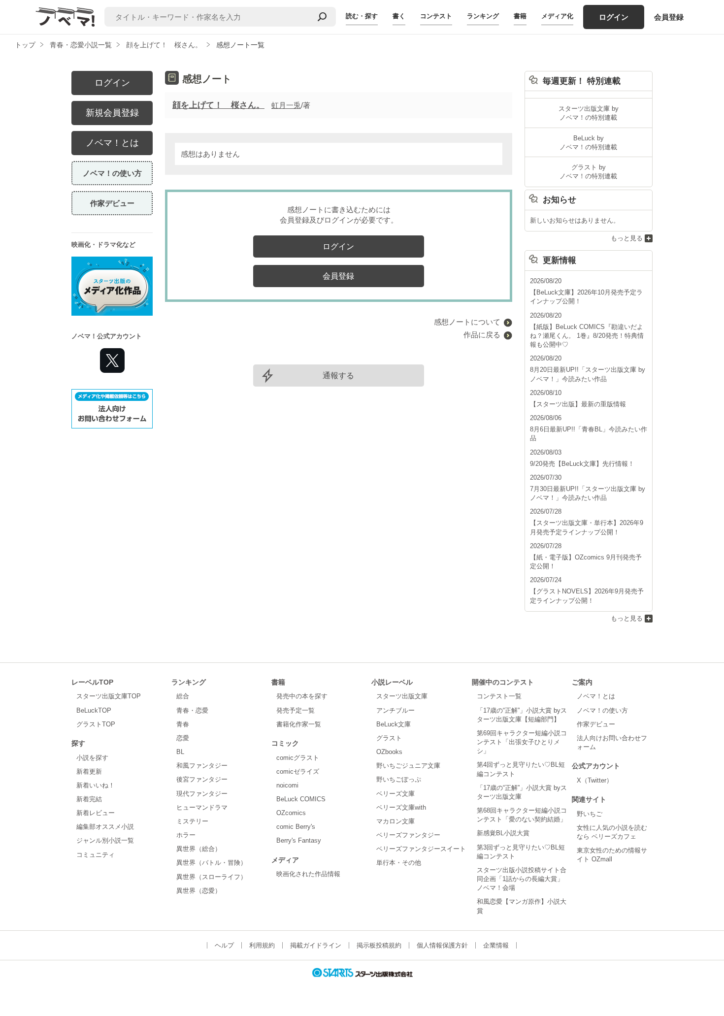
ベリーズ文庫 (395, 793)
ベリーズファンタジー (408, 835)
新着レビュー (95, 813)
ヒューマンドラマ (202, 807)
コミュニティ (95, 854)
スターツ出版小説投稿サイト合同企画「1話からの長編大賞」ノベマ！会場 (521, 878)
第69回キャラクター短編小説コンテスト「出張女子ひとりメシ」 (522, 741)
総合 (182, 696)
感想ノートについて (467, 322)
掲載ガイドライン (315, 945)
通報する (338, 375)
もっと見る (627, 238)
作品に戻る (481, 334)
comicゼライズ (297, 771)
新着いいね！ (95, 785)
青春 (182, 724)
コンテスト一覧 (499, 696)
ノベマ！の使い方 (112, 173)
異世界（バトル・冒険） (211, 862)
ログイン (613, 17)
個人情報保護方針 (442, 945)
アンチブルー (395, 710)
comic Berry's (295, 826)
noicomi (287, 785)
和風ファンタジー (202, 765)
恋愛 (182, 738)
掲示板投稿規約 (379, 945)
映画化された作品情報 (308, 874)
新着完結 (89, 799)
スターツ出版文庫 (402, 696)
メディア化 (557, 16)
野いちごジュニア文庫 (408, 765)
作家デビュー (112, 203)
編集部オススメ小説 (105, 826)
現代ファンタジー (202, 793)
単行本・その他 (398, 862)
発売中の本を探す (302, 696)
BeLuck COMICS (301, 799)
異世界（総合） (198, 848)
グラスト (389, 738)
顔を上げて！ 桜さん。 (218, 105)
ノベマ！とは (112, 143)
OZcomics (291, 813)
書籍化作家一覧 (298, 724)
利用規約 (262, 945)
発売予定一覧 (295, 710)
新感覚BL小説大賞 (503, 833)
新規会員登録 (112, 113)
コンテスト (436, 16)
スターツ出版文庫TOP (108, 696)
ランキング (483, 16)
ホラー (186, 835)
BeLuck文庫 (393, 724)
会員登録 (669, 17)
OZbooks (389, 751)
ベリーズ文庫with (401, 807)
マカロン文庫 (395, 821)
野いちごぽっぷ (398, 779)
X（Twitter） (595, 780)
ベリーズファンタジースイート (421, 848)
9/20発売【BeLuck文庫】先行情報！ (582, 463)
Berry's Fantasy (298, 840)
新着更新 (89, 771)
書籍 (520, 16)
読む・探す (362, 16)
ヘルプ (224, 945)
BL (180, 751)
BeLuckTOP (93, 710)
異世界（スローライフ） (211, 877)
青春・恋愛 (192, 710)
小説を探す (92, 757)
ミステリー (192, 821)
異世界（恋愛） (198, 890)
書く (399, 16)
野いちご (589, 814)
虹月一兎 (286, 105)
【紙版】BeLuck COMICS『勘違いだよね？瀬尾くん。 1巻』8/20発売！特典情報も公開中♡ (587, 335)
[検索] (322, 17)
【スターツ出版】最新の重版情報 (578, 404)
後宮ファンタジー (202, 779)
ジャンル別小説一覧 (105, 840)
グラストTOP (95, 724)
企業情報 (496, 945)
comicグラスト (297, 757)
